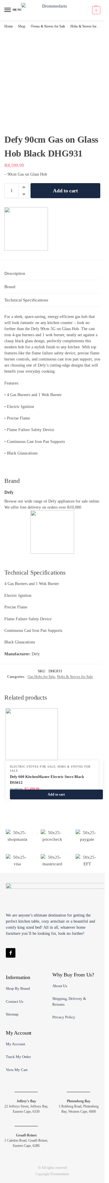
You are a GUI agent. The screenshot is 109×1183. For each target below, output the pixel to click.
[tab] (52, 273)
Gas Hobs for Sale (41, 676)
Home (8, 26)
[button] (95, 10)
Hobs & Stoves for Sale (86, 26)
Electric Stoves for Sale (33, 766)
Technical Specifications (26, 300)
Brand (9, 286)
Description (14, 273)
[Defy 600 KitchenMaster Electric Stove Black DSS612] (52, 734)
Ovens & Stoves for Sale (48, 26)
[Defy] (26, 229)
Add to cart (65, 191)
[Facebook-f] (10, 953)
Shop (21, 26)
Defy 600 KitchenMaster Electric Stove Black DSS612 (47, 779)
